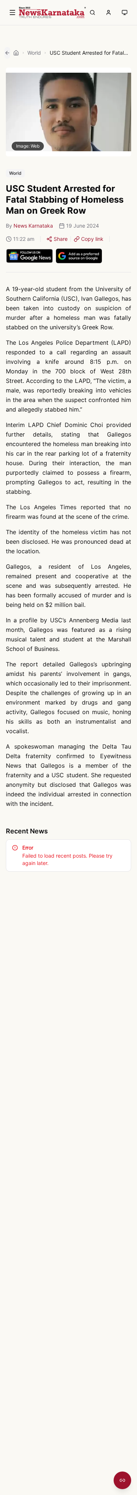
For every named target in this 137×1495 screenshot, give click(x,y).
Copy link (92, 239)
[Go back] (7, 53)
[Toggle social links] (122, 1480)
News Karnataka (33, 225)
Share (61, 239)
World (34, 53)
